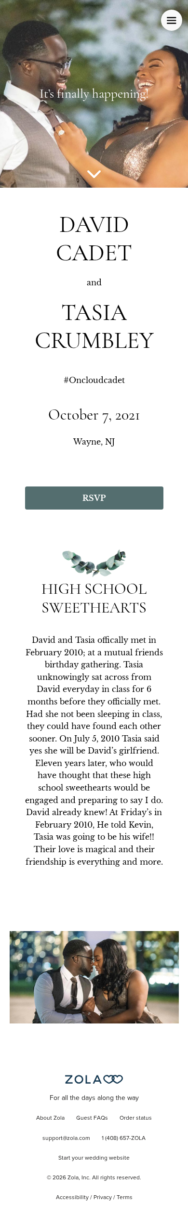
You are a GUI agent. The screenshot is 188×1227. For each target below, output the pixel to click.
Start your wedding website (94, 1158)
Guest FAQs (92, 1118)
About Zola (50, 1118)
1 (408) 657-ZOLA (124, 1138)
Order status (136, 1118)
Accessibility (72, 1198)
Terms (125, 1198)
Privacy (103, 1198)
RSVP (94, 498)
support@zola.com (66, 1138)
